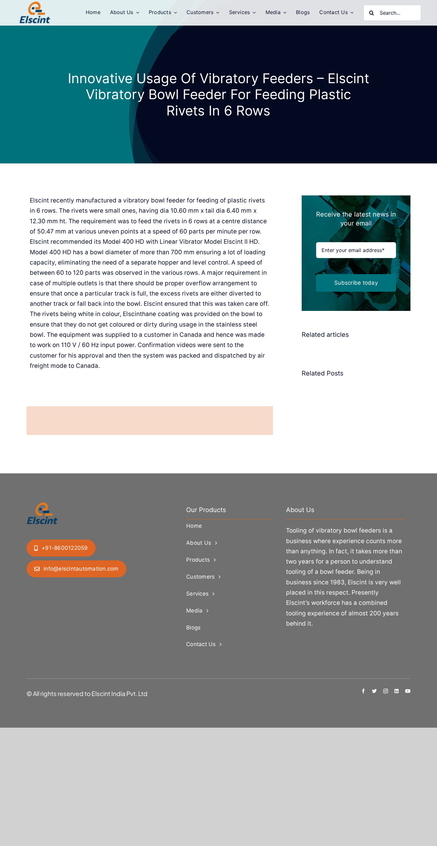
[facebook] (363, 691)
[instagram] (385, 691)
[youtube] (407, 691)
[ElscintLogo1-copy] (35, 4)
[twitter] (374, 691)
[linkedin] (396, 691)
